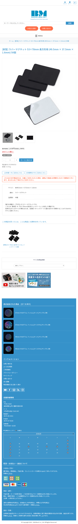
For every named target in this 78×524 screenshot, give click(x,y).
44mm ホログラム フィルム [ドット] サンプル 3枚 (31, 337)
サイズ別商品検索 (39, 260)
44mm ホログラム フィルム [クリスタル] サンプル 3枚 (32, 349)
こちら (10, 473)
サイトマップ (7, 375)
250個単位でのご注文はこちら (36, 173)
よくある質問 (7, 367)
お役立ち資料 (31, 28)
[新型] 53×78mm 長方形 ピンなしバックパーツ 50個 (14, 246)
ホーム (11, 41)
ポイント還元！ (9, 152)
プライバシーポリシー (10, 373)
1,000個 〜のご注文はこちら (13, 173)
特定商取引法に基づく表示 (12, 384)
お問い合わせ (46, 28)
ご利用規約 (7, 370)
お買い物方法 (7, 364)
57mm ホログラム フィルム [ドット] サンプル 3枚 (31, 313)
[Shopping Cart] (74, 2)
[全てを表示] (26, 304)
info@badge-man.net (11, 411)
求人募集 (6, 382)
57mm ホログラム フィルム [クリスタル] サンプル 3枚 (32, 325)
